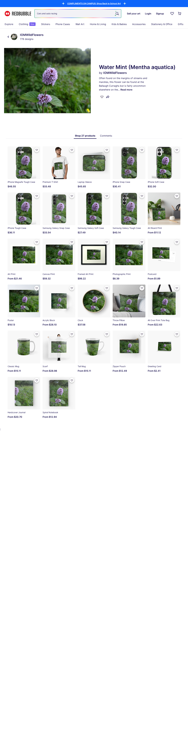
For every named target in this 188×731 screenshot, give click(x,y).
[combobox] (78, 13)
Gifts (180, 24)
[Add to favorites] (102, 97)
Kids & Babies (119, 24)
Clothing (26, 24)
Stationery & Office (161, 24)
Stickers (45, 24)
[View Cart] (179, 13)
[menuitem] (9, 24)
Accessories (139, 24)
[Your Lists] (172, 13)
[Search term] (117, 13)
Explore (9, 24)
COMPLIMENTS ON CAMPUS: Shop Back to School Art (94, 3)
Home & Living (98, 24)
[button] (94, 3)
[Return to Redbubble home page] (18, 13)
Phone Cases (63, 24)
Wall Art (79, 24)
